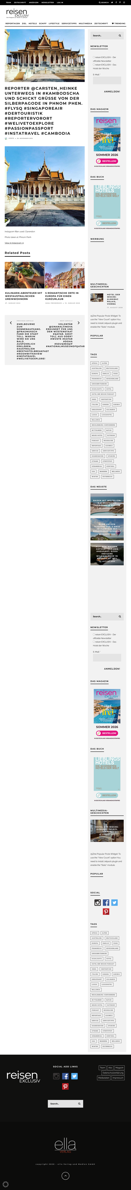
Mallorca (96, 420)
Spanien (111, 456)
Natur (109, 430)
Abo (110, 1067)
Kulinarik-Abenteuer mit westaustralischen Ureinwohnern (23, 296)
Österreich (107, 476)
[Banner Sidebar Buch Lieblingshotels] (107, 230)
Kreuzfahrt (97, 409)
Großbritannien (99, 384)
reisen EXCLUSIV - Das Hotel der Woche (104, 67)
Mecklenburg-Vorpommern (103, 425)
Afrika (94, 363)
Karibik (116, 404)
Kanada (106, 404)
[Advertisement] (107, 262)
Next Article (66, 321)
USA (93, 471)
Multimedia (85, 23)
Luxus (94, 414)
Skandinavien (97, 456)
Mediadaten (103, 1078)
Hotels (33, 23)
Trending (119, 23)
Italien (95, 404)
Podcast (95, 440)
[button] (5, 1184)
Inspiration (106, 399)
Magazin (119, 1067)
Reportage (96, 445)
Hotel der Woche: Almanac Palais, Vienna (113, 299)
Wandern (103, 471)
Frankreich (97, 378)
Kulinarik (111, 409)
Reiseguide (108, 440)
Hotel (109, 389)
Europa (95, 373)
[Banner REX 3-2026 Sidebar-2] (107, 168)
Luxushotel (107, 414)
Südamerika (97, 466)
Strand (95, 461)
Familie (106, 373)
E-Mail (97, 74)
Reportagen (13, 23)
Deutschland (112, 368)
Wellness (116, 471)
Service (95, 450)
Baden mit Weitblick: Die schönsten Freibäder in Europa (107, 502)
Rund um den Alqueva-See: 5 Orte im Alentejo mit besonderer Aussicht (107, 527)
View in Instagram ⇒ (14, 243)
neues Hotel (97, 435)
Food (115, 373)
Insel (94, 399)
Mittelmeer (97, 430)
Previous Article (25, 321)
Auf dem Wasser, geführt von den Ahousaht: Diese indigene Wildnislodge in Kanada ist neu (107, 553)
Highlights (97, 389)
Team (8, 2)
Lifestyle (54, 23)
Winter (95, 476)
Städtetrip (107, 461)
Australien (97, 368)
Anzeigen (34, 2)
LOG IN (60, 2)
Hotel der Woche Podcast (103, 394)
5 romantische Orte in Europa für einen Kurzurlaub (62, 296)
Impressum (118, 1078)
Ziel (24, 23)
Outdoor (111, 435)
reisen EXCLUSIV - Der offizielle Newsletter (104, 59)
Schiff (43, 23)
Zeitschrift (20, 2)
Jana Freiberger (53, 303)
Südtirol (110, 466)
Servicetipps (69, 23)
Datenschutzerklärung (113, 1073)
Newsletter (48, 2)
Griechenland (112, 378)
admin (11, 138)
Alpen (104, 363)
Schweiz (109, 445)
